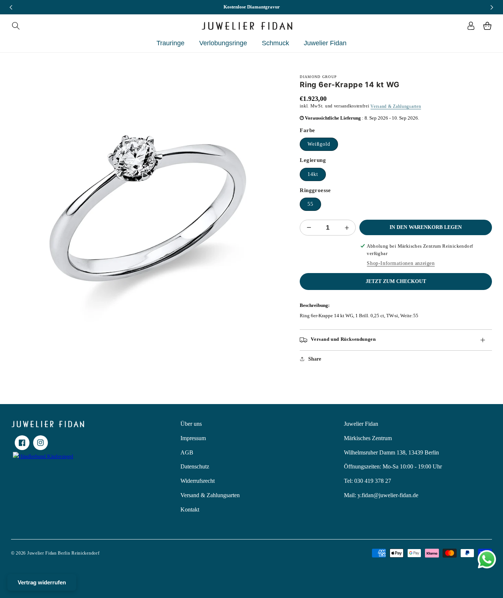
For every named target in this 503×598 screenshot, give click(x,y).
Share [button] (314, 359)
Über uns (191, 424)
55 (310, 204)
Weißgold (318, 144)
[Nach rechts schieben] (492, 7)
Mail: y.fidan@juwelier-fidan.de (381, 495)
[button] (15, 26)
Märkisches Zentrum (368, 438)
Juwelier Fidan (361, 424)
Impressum (193, 438)
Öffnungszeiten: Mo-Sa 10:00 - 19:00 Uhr (393, 466)
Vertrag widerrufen (42, 582)
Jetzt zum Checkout (396, 281)
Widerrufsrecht (197, 481)
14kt (312, 174)
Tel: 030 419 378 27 (367, 481)
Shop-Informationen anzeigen (401, 263)
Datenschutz (194, 466)
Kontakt (189, 509)
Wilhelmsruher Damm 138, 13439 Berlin (391, 452)
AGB (186, 452)
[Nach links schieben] (11, 7)
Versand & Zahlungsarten (395, 106)
